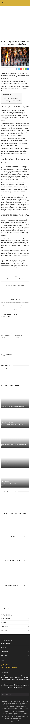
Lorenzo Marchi (4, 68)
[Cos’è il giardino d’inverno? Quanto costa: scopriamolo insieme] (15, 477)
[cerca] (27, 2)
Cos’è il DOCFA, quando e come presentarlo (15, 513)
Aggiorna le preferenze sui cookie (10, 667)
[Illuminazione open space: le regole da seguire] (22, 326)
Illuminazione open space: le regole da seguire (15, 609)
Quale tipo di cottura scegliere (10, 98)
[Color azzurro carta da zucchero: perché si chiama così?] (8, 326)
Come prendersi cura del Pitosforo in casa (15, 585)
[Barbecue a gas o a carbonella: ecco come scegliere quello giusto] (15, 56)
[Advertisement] (15, 21)
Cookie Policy (5, 666)
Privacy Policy (5, 664)
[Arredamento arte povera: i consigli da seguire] (8, 346)
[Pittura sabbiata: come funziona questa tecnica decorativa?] (15, 457)
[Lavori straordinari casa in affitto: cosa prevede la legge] (15, 438)
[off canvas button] (2, 2)
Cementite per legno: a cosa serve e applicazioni (13, 406)
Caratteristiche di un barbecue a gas (12, 100)
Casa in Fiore (15, 372)
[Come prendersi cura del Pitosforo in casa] (15, 576)
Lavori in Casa (15, 381)
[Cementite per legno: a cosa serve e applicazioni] (15, 398)
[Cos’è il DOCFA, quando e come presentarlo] (15, 504)
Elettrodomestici (15, 376)
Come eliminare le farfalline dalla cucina (15, 278)
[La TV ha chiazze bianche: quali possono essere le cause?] (15, 418)
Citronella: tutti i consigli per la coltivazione (15, 285)
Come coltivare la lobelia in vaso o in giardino (15, 537)
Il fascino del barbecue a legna (10, 101)
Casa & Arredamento (15, 38)
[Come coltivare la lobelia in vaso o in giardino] (15, 527)
